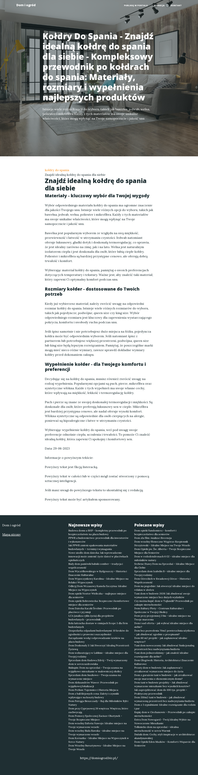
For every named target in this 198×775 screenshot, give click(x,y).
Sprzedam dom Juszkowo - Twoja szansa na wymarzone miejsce (94, 677)
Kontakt (176, 5)
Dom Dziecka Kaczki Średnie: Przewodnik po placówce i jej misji (94, 610)
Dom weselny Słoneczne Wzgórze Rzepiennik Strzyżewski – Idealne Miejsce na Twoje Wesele (162, 543)
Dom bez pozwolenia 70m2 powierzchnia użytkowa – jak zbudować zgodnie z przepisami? (164, 632)
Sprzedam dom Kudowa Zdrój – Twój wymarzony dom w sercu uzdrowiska (97, 662)
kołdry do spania (57, 170)
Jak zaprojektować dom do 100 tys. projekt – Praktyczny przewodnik (160, 691)
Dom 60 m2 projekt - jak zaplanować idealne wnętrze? (160, 639)
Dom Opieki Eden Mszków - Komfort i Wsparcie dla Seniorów (164, 743)
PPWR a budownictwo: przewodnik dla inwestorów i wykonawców (98, 539)
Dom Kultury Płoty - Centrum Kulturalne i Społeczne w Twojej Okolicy (158, 610)
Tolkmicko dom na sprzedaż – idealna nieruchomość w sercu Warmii (156, 728)
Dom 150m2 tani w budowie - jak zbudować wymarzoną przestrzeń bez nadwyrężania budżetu (164, 699)
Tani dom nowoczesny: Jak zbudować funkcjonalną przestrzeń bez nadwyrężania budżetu (164, 647)
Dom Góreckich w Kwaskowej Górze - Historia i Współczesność (162, 580)
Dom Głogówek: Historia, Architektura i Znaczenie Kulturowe (164, 662)
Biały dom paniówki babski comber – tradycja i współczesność (95, 565)
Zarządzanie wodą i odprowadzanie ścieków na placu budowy (96, 639)
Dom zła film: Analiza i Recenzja (153, 537)
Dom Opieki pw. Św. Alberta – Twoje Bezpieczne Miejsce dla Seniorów (162, 550)
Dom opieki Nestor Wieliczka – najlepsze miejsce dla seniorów (97, 595)
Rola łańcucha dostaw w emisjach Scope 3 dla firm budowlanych (98, 625)
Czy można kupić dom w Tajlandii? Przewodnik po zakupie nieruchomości (163, 602)
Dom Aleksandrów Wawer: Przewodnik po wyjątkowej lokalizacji (93, 684)
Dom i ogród (26, 5)
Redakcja (159, 5)
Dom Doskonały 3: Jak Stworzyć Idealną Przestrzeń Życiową (98, 647)
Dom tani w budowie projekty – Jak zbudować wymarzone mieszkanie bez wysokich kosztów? (162, 684)
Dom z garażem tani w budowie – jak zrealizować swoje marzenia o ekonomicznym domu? (163, 677)
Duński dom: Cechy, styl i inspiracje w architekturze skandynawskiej (164, 736)
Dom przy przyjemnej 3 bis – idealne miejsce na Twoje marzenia (162, 617)
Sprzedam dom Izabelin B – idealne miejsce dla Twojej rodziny (162, 573)
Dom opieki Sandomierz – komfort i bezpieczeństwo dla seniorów (155, 532)
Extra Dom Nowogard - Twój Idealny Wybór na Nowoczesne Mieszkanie (162, 721)
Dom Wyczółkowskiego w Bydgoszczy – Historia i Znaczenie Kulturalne (97, 573)
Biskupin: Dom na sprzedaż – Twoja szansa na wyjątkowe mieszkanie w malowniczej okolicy (95, 669)
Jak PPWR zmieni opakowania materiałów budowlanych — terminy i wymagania (92, 547)
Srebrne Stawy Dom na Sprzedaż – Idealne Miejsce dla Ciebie (164, 565)
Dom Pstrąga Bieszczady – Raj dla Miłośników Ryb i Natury (98, 702)
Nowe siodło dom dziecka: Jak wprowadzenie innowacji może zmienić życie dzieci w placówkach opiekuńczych (98, 556)
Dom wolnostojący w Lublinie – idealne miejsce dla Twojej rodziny (98, 654)
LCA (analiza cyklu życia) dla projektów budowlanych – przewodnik (91, 617)
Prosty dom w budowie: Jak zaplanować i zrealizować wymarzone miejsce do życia (158, 669)
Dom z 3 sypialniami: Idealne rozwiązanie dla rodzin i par (165, 706)
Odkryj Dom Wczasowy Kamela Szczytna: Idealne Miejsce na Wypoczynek (97, 588)
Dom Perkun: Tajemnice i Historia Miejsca (93, 689)
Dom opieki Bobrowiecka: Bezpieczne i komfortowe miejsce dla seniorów (98, 602)
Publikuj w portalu (136, 5)
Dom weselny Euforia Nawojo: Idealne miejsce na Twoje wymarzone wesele (97, 725)
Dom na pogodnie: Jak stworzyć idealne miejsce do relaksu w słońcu (164, 588)
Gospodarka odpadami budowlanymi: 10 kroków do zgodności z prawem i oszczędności (98, 632)
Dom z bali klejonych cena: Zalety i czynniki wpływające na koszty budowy (93, 695)
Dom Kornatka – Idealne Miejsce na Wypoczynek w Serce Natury (98, 740)
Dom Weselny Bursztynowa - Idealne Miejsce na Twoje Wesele (96, 747)
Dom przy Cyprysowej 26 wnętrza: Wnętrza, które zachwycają (98, 710)
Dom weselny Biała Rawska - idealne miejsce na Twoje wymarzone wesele (96, 732)
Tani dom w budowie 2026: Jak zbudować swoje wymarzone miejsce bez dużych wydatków (162, 595)
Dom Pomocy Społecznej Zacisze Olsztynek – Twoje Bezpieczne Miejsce (95, 717)
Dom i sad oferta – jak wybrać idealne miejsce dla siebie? (163, 625)
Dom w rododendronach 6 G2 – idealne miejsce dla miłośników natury (164, 558)
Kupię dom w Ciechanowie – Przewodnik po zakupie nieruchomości (164, 714)
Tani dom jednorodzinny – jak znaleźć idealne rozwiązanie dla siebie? (161, 654)
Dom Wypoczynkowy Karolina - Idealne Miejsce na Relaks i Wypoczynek (98, 580)
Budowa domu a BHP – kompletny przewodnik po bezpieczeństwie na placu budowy (97, 532)
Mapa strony (11, 534)
